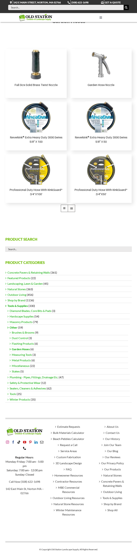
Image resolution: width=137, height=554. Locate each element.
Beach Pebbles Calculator (68, 438)
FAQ (69, 469)
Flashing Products (23, 343)
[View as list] (71, 208)
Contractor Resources (68, 481)
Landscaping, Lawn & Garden (25, 283)
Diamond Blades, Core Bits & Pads (30, 310)
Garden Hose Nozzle (101, 85)
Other (13, 327)
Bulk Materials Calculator (68, 432)
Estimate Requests (68, 426)
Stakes (16, 371)
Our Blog (112, 451)
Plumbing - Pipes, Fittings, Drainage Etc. (34, 377)
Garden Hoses (21, 349)
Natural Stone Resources (69, 504)
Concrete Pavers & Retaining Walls (28, 272)
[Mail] (41, 442)
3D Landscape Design (68, 463)
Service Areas (68, 451)
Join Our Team (112, 445)
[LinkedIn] (36, 442)
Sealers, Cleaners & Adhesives (28, 388)
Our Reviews (112, 457)
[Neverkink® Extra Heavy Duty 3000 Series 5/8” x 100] (36, 117)
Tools (13, 394)
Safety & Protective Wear (25, 382)
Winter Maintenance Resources (68, 512)
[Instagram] (7, 442)
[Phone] (24, 448)
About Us (112, 426)
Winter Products (20, 399)
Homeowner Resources (68, 475)
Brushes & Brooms (23, 332)
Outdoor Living (16, 294)
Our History (112, 438)
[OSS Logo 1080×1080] (36, 14)
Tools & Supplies (17, 305)
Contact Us (113, 432)
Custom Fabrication (68, 457)
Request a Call (68, 445)
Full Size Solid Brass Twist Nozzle (36, 85)
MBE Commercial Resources (68, 489)
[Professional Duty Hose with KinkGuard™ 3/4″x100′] (36, 169)
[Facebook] (13, 442)
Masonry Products (21, 322)
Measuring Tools (22, 354)
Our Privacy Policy (112, 463)
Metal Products (21, 360)
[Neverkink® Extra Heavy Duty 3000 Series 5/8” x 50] (101, 117)
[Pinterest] (30, 442)
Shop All (112, 510)
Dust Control (20, 338)
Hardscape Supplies (22, 316)
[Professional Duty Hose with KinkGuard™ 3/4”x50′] (101, 169)
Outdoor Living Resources (69, 498)
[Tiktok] (19, 442)
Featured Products (18, 278)
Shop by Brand (16, 300)
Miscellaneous (20, 365)
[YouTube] (24, 442)
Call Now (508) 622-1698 (24, 481)
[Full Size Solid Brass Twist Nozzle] (36, 64)
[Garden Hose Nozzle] (101, 64)
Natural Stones (16, 289)
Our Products (112, 469)
